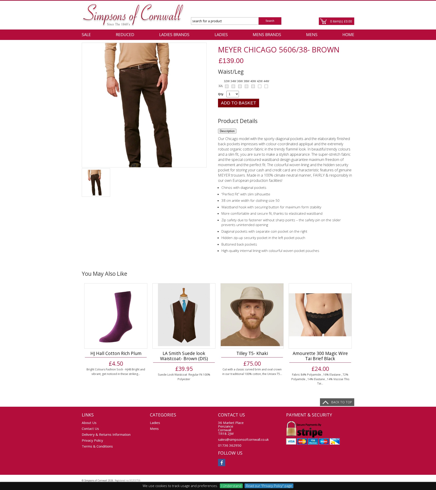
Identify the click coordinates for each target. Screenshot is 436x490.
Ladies (221, 34)
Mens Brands (267, 34)
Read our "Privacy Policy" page (269, 485)
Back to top (341, 402)
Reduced (125, 34)
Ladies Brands (174, 34)
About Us (89, 422)
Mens (311, 34)
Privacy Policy (92, 440)
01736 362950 (229, 445)
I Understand (231, 485)
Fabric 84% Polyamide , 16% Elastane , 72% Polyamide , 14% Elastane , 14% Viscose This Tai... (320, 379)
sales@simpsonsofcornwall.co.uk (243, 439)
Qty (220, 94)
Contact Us (90, 428)
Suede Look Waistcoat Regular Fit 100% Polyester (184, 377)
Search (269, 20)
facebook (221, 462)
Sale (86, 34)
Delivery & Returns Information (106, 434)
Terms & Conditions (97, 446)
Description (227, 131)
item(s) (341, 21)
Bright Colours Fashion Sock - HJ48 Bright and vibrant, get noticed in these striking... (116, 371)
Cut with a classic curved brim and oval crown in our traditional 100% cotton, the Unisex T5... (252, 371)
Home (348, 34)
